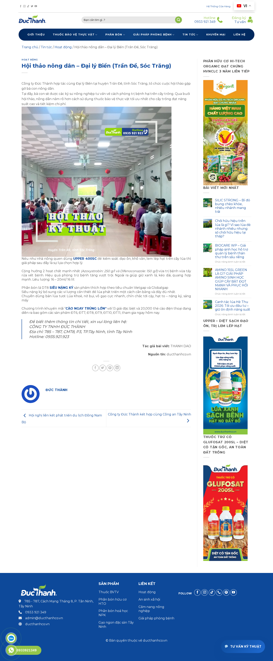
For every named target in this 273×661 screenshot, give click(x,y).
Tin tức (188, 34)
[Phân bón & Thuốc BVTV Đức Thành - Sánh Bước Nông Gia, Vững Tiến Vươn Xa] (34, 20)
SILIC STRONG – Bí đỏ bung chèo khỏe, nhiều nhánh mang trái (232, 206)
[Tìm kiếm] (178, 19)
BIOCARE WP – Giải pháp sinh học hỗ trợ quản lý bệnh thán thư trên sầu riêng (231, 251)
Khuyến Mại (215, 34)
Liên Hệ (239, 34)
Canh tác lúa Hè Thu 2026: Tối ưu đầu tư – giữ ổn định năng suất (232, 305)
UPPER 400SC (85, 259)
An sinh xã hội (149, 599)
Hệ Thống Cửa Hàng (218, 6)
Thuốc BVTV (109, 592)
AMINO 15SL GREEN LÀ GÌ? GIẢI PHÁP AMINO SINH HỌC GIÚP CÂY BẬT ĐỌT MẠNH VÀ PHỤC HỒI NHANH (231, 279)
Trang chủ (30, 47)
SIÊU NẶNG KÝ (61, 288)
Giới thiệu (36, 34)
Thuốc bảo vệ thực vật (74, 34)
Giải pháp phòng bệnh (152, 34)
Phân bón (113, 34)
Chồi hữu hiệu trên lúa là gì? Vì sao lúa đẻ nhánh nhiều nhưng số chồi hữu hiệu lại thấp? (233, 228)
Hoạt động (63, 47)
